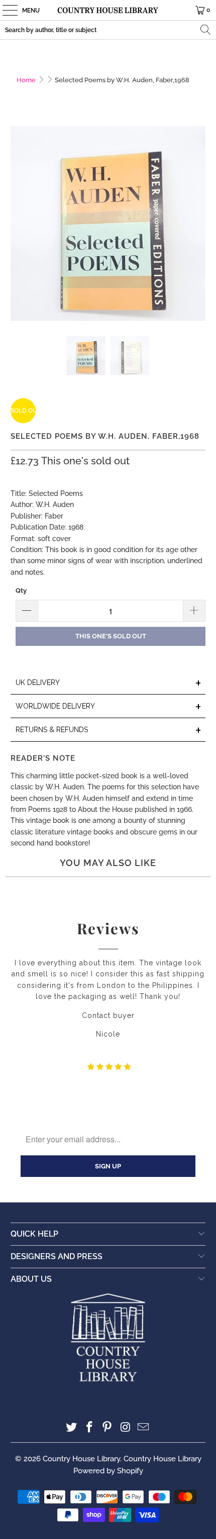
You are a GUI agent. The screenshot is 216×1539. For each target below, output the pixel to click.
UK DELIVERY (109, 683)
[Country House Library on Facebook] (89, 1428)
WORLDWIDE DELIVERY (109, 707)
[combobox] (108, 30)
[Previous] (18, 223)
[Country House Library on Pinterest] (107, 1428)
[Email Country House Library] (143, 1428)
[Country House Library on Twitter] (71, 1428)
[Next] (198, 223)
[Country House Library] (108, 10)
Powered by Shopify (108, 1470)
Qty (21, 590)
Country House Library (81, 1458)
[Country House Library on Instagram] (125, 1428)
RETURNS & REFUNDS (109, 730)
